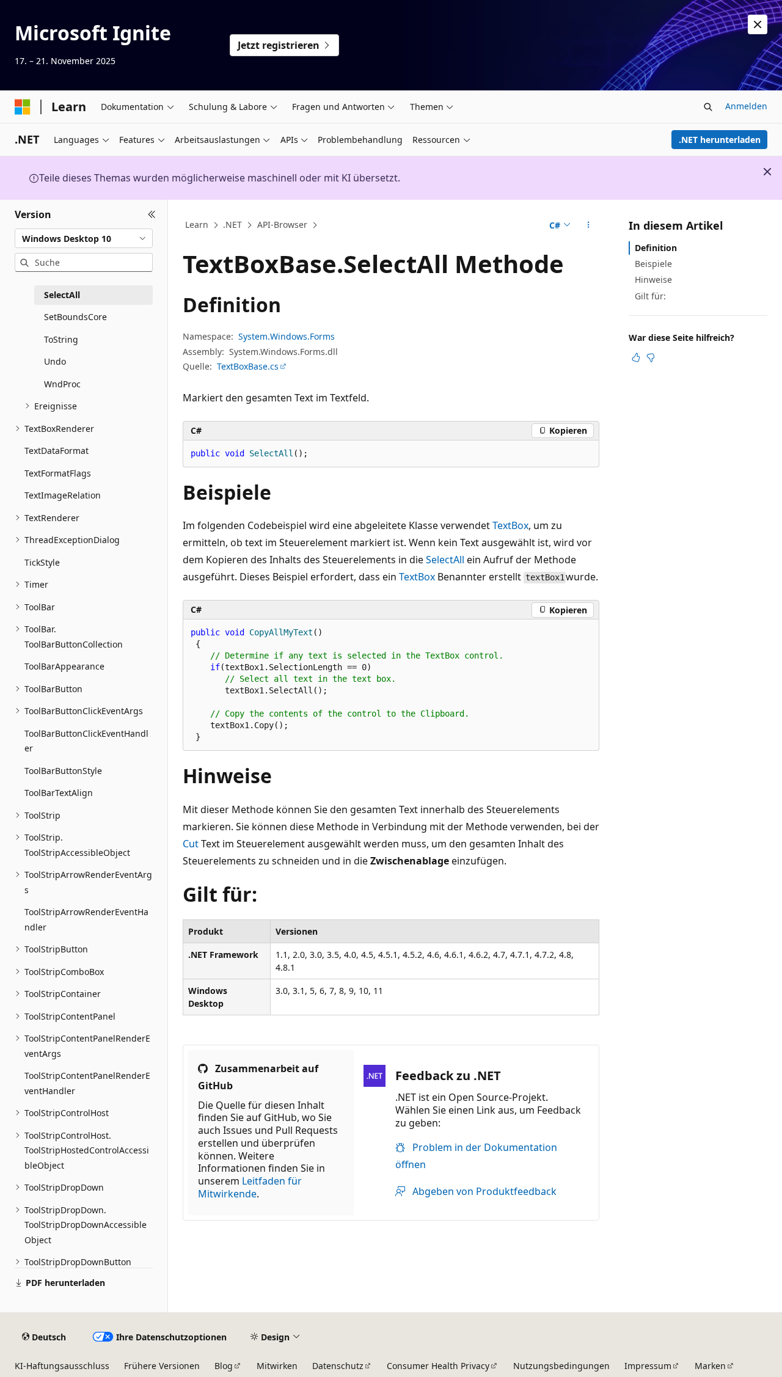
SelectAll (445, 559)
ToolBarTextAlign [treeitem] (58, 792)
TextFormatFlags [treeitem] (57, 473)
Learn (196, 224)
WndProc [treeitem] (62, 384)
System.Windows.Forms (286, 336)
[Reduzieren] (152, 214)
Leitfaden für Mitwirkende (250, 1187)
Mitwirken (277, 1366)
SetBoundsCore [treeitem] (75, 317)
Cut (191, 843)
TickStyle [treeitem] (42, 562)
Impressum (647, 1366)
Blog (223, 1366)
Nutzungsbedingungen (561, 1366)
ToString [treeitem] (61, 339)
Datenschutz (338, 1366)
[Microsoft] (23, 107)
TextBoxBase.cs (248, 366)
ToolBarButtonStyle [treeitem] (63, 770)
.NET (232, 224)
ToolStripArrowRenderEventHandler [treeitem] (86, 919)
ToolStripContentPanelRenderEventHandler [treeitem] (87, 1083)
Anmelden (746, 106)
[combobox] (84, 238)
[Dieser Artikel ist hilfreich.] (636, 357)
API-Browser (282, 224)
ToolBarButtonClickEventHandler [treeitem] (86, 741)
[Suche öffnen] (708, 107)
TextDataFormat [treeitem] (56, 450)
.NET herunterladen (720, 139)
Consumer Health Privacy (438, 1366)
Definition (656, 248)
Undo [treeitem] (55, 361)
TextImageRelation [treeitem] (62, 495)
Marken (710, 1366)
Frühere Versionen (162, 1366)
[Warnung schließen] (757, 24)
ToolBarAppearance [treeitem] (64, 666)
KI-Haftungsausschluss (62, 1366)
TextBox (510, 525)
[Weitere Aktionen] (588, 225)
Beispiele (653, 263)
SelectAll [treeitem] (62, 295)
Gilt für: (650, 296)
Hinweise (653, 279)
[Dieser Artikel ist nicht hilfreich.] (650, 357)
